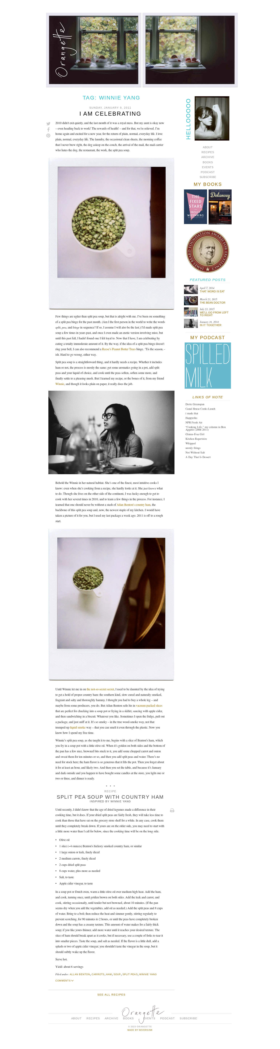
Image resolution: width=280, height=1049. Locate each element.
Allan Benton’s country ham (133, 505)
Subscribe (208, 177)
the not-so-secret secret (100, 689)
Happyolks (191, 418)
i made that (192, 413)
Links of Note (208, 397)
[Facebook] (48, 129)
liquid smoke (78, 727)
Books (208, 162)
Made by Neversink (140, 1030)
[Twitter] (48, 124)
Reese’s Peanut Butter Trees (119, 349)
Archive (207, 157)
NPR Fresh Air (194, 422)
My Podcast (207, 337)
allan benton (80, 974)
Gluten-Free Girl (195, 434)
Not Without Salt (195, 452)
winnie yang (148, 974)
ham (109, 974)
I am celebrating (110, 114)
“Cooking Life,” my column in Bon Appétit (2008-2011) (206, 428)
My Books (208, 184)
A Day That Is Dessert (198, 457)
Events (208, 167)
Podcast (208, 172)
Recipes (208, 152)
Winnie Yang (120, 801)
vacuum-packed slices (149, 705)
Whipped (191, 443)
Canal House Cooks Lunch (200, 408)
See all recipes (111, 994)
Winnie (59, 384)
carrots (98, 974)
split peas (130, 974)
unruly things (193, 448)
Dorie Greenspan (195, 404)
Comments (63, 980)
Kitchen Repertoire (196, 439)
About (208, 147)
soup (117, 974)
